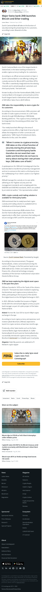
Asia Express (26, 490)
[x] (3, 568)
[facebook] (13, 568)
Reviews (25, 506)
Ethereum (5, 487)
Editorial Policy (5, 375)
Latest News (5, 22)
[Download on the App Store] (7, 564)
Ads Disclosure (6, 554)
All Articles (26, 476)
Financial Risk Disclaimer (9, 558)
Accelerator (26, 519)
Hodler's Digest (27, 487)
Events (25, 528)
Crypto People (27, 483)
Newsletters (5, 547)
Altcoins (4, 490)
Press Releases (6, 519)
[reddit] (24, 568)
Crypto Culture (27, 497)
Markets (4, 480)
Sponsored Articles (7, 515)
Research (4, 522)
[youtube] (20, 568)
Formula (25, 515)
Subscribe (21, 364)
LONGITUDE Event (28, 531)
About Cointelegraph (8, 544)
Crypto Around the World (28, 502)
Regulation (5, 497)
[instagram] (17, 568)
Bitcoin (4, 483)
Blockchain (5, 494)
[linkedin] (6, 568)
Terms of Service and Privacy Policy (11, 589)
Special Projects (6, 526)
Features (25, 480)
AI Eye (24, 494)
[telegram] (10, 568)
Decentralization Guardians (28, 523)
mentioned (13, 338)
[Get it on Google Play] (18, 564)
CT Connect (26, 535)
